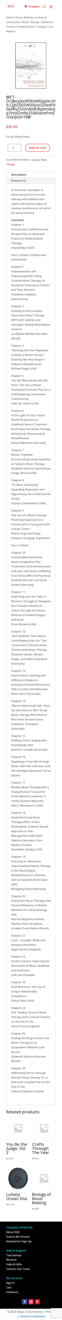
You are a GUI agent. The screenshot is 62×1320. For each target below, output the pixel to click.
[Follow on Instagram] (31, 1301)
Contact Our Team (18, 1269)
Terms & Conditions (32, 1316)
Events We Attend (17, 1236)
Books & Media (24, 17)
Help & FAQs (14, 1264)
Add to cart (37, 148)
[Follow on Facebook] (24, 1301)
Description (18, 174)
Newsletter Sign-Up (18, 1241)
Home (9, 17)
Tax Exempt (14, 1255)
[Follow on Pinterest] (37, 1301)
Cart (9, 1287)
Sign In (10, 1283)
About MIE (13, 1232)
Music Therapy (30, 22)
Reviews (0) (18, 180)
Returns (11, 1259)
